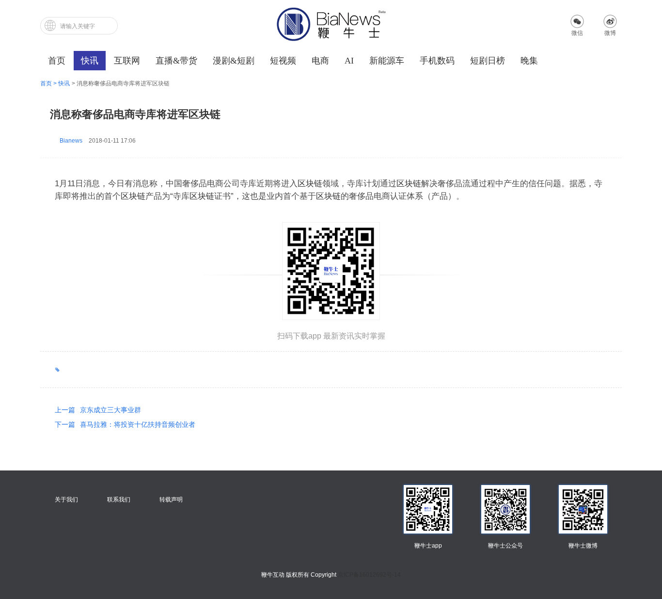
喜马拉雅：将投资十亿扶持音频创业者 (125, 424)
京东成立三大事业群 (98, 410)
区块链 (310, 183)
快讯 (64, 83)
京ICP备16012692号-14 (369, 574)
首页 (56, 60)
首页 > (49, 83)
